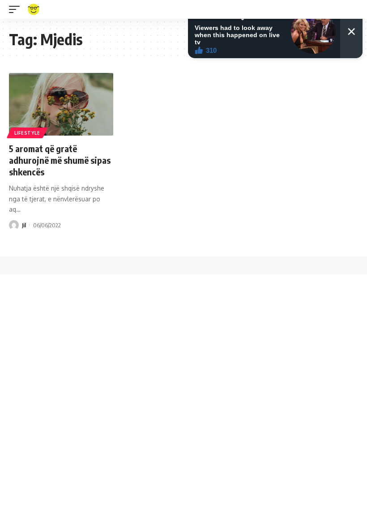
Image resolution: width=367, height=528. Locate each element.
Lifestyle (27, 133)
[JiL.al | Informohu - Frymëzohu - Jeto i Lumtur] (33, 9)
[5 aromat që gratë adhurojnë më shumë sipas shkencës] (61, 104)
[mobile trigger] (16, 9)
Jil (24, 225)
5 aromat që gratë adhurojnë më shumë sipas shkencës (60, 160)
